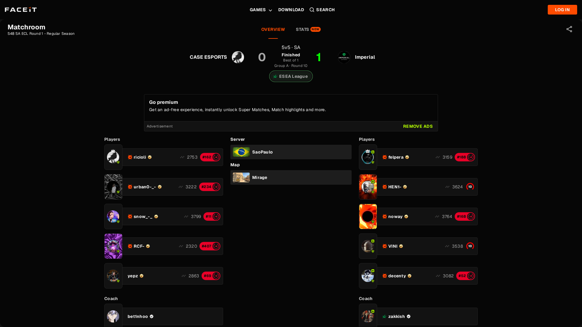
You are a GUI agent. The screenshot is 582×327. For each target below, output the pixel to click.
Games (258, 9)
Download (291, 9)
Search (325, 9)
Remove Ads (418, 126)
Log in (562, 9)
